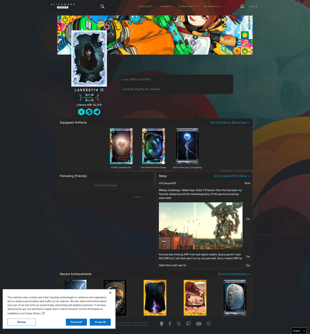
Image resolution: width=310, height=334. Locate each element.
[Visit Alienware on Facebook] (170, 324)
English (296, 330)
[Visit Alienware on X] (179, 324)
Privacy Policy (136, 323)
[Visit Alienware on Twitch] (189, 324)
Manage (21, 322)
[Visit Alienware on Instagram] (208, 324)
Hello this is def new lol (172, 265)
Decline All (76, 322)
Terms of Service (123, 323)
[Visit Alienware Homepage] (161, 324)
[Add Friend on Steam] (89, 112)
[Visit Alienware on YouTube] (199, 324)
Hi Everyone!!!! (167, 183)
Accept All (100, 322)
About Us (145, 323)
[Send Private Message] (97, 112)
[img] (102, 6)
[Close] (110, 292)
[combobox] (299, 331)
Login (253, 6)
